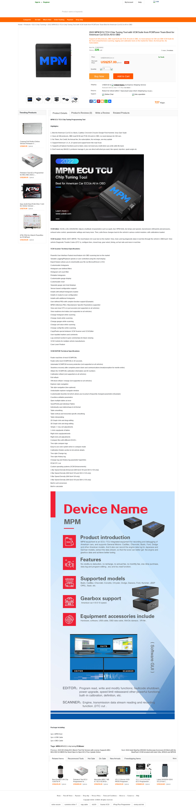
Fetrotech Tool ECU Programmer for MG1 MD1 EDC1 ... (32, 174)
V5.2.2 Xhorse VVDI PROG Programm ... (122, 780)
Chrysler (95, 133)
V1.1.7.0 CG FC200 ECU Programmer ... (143, 780)
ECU (56, 120)
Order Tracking (59, 19)
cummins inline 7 (71, 804)
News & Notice (68, 795)
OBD (97, 136)
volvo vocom (56, 804)
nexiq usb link (139, 804)
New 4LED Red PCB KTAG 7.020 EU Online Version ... (32, 205)
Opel (120, 133)
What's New (47, 19)
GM (116, 136)
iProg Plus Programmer (121, 804)
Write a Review (102, 113)
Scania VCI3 (104, 804)
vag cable (84, 804)
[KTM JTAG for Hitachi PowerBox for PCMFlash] (32, 222)
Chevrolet (88, 133)
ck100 (94, 804)
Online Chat (109, 94)
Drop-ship (79, 19)
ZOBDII (97, 800)
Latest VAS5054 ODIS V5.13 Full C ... (165, 780)
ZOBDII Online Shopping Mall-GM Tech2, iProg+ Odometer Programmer (39, 12)
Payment (70, 19)
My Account (129, 2)
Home (21, 19)
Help (140, 2)
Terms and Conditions (110, 795)
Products (27, 25)
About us (122, 795)
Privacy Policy (96, 795)
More (175, 758)
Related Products (121, 113)
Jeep (116, 133)
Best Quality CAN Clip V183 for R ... (60, 780)
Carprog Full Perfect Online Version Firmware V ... (30, 142)
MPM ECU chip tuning (68, 746)
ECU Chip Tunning (39, 25)
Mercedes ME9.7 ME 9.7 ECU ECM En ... (101, 780)
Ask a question (140, 94)
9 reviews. (170, 50)
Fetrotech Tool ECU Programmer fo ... (80, 780)
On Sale (37, 19)
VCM (52, 229)
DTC (77, 242)
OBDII (162, 239)
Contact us (130, 795)
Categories (27, 19)
